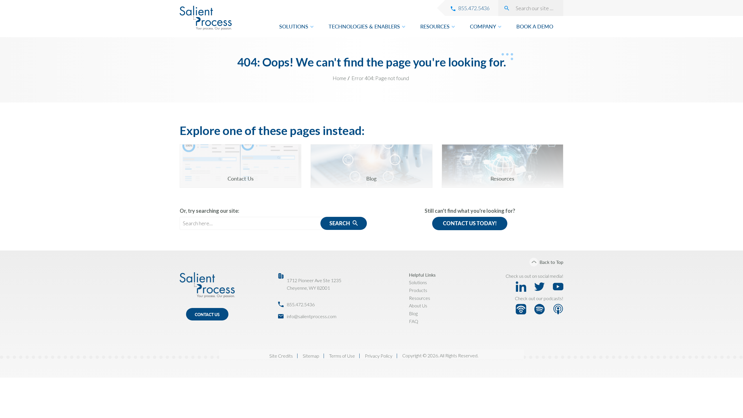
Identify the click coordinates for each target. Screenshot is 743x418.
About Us (418, 305)
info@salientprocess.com (311, 316)
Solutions (418, 282)
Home (339, 78)
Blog (413, 313)
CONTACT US (207, 314)
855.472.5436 (301, 304)
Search (340, 223)
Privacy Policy (378, 356)
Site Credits (281, 356)
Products (418, 290)
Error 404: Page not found (380, 78)
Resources (419, 298)
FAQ (413, 321)
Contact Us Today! (470, 223)
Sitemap (311, 356)
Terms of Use (342, 356)
